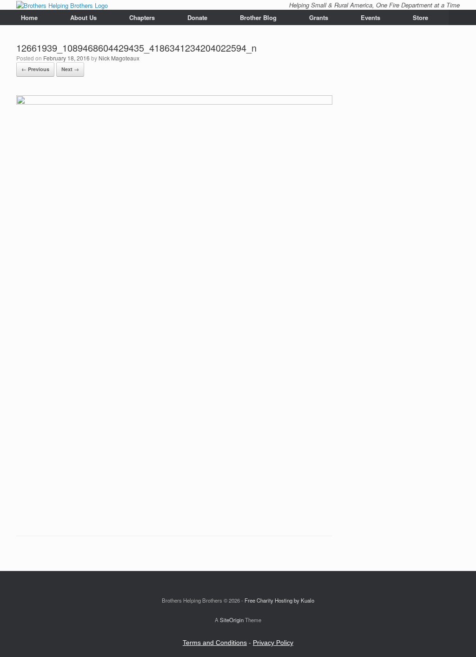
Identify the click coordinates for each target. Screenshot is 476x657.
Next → (70, 69)
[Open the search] (462, 17)
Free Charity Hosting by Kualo (279, 600)
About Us (83, 17)
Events (370, 17)
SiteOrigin (232, 620)
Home (29, 17)
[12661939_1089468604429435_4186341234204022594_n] (174, 102)
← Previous (35, 69)
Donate (197, 17)
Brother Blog (258, 17)
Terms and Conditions (215, 642)
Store (420, 17)
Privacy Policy (273, 642)
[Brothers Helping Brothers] (62, 5)
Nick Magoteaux (119, 58)
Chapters (142, 17)
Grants (318, 17)
